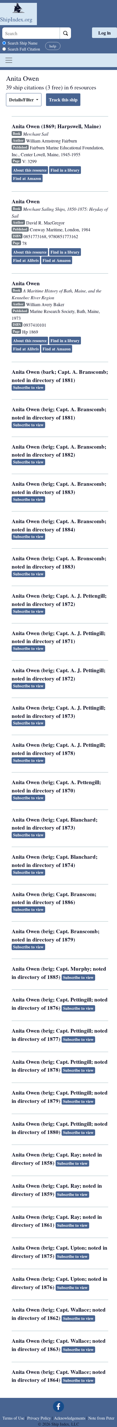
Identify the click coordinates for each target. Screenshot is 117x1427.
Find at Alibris (26, 260)
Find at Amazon (27, 178)
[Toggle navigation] (9, 60)
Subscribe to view (28, 387)
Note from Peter (101, 1418)
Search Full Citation (24, 49)
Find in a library (65, 170)
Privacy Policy (39, 1418)
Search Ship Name (22, 43)
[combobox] (31, 33)
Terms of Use (13, 1418)
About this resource (30, 170)
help (52, 46)
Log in (104, 32)
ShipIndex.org (16, 19)
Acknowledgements (69, 1418)
